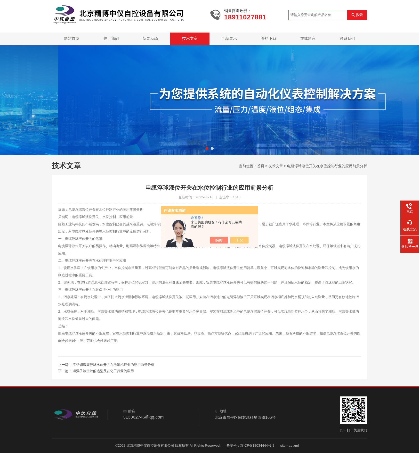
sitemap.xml (289, 445)
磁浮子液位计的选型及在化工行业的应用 (103, 371)
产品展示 (229, 38)
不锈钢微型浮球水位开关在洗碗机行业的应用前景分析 (113, 365)
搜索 (359, 15)
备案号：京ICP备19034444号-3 (250, 445)
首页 (260, 166)
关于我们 (111, 38)
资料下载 (268, 38)
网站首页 (71, 38)
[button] (206, 148)
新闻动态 (150, 38)
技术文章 (190, 38)
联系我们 (347, 38)
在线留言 (308, 38)
